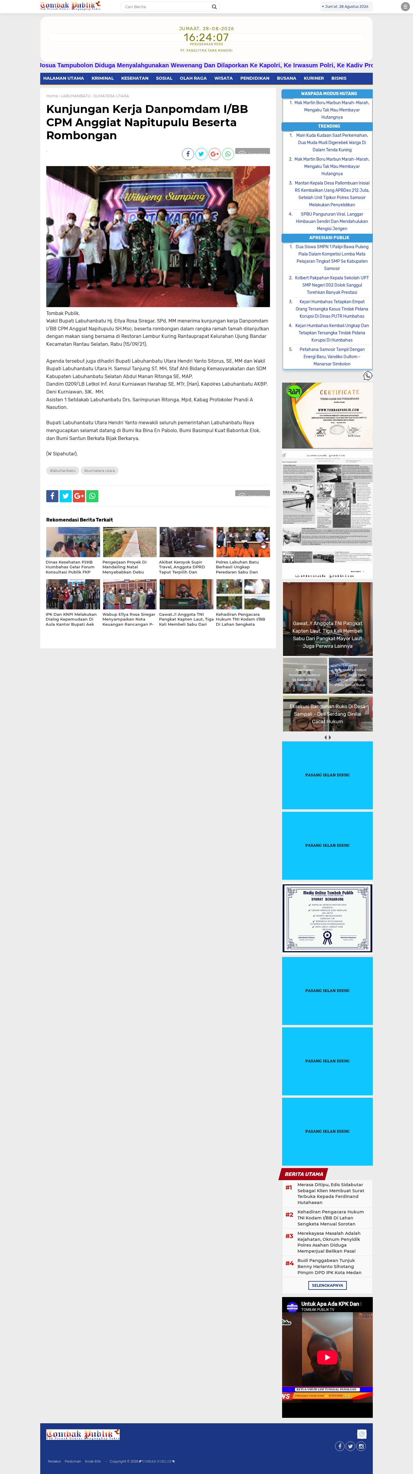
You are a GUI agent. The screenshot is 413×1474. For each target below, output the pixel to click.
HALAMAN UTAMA (63, 78)
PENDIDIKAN (254, 78)
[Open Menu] (405, 6)
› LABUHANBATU (75, 96)
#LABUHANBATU (63, 470)
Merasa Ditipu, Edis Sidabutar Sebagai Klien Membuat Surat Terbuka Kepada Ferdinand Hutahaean (331, 1193)
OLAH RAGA (193, 78)
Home (52, 96)
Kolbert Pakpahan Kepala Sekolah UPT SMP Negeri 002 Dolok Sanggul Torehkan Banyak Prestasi (332, 285)
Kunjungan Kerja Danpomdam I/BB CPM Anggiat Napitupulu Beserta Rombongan (147, 122)
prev (325, 737)
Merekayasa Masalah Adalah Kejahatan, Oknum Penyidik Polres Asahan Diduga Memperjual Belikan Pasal (329, 1242)
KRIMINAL (103, 78)
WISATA (223, 78)
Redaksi (54, 1461)
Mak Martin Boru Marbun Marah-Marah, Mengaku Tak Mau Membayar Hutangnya (331, 110)
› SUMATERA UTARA (110, 96)
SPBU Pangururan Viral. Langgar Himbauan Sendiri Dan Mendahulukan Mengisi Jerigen (332, 221)
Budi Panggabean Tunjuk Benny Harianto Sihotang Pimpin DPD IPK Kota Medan (330, 1266)
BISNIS (338, 78)
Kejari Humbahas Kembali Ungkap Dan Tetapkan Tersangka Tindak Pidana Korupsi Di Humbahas (332, 333)
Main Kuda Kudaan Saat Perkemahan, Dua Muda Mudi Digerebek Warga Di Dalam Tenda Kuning (332, 143)
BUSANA (286, 78)
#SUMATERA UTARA (99, 470)
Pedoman (73, 1461)
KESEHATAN (134, 78)
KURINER (314, 78)
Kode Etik (93, 1461)
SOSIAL (164, 78)
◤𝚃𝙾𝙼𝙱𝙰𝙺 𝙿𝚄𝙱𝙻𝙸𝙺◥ (156, 1461)
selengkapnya (327, 1285)
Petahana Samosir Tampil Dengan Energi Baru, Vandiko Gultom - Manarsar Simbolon (332, 357)
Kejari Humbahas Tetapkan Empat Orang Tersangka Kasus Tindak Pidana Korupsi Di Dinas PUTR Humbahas (332, 309)
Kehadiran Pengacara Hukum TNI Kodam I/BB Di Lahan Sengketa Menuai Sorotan (331, 1217)
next (329, 737)
